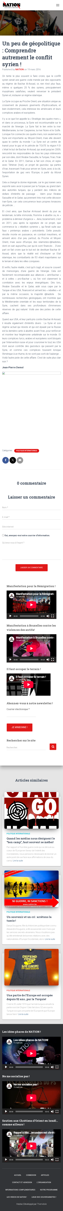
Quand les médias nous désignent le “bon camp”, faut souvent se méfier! (31, 840)
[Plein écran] (52, 616)
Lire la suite (18, 860)
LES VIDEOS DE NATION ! (17, 1197)
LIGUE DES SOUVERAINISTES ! (44, 1197)
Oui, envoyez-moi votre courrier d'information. (27, 535)
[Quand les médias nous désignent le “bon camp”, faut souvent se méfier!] (31, 810)
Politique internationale (26, 450)
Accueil (17, 1175)
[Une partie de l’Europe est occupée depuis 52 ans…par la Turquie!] (31, 967)
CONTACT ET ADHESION (22, 1182)
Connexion (31, 1175)
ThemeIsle (42, 1204)
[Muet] (47, 616)
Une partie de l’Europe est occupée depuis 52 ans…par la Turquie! (30, 997)
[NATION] (12, 5)
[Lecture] (10, 616)
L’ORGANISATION (44, 1182)
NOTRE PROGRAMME (49, 1190)
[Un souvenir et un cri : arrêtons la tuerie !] (31, 888)
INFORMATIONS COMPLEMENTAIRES (20, 1190)
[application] (31, 605)
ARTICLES (45, 1175)
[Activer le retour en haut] (57, 1205)
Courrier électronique (18, 709)
